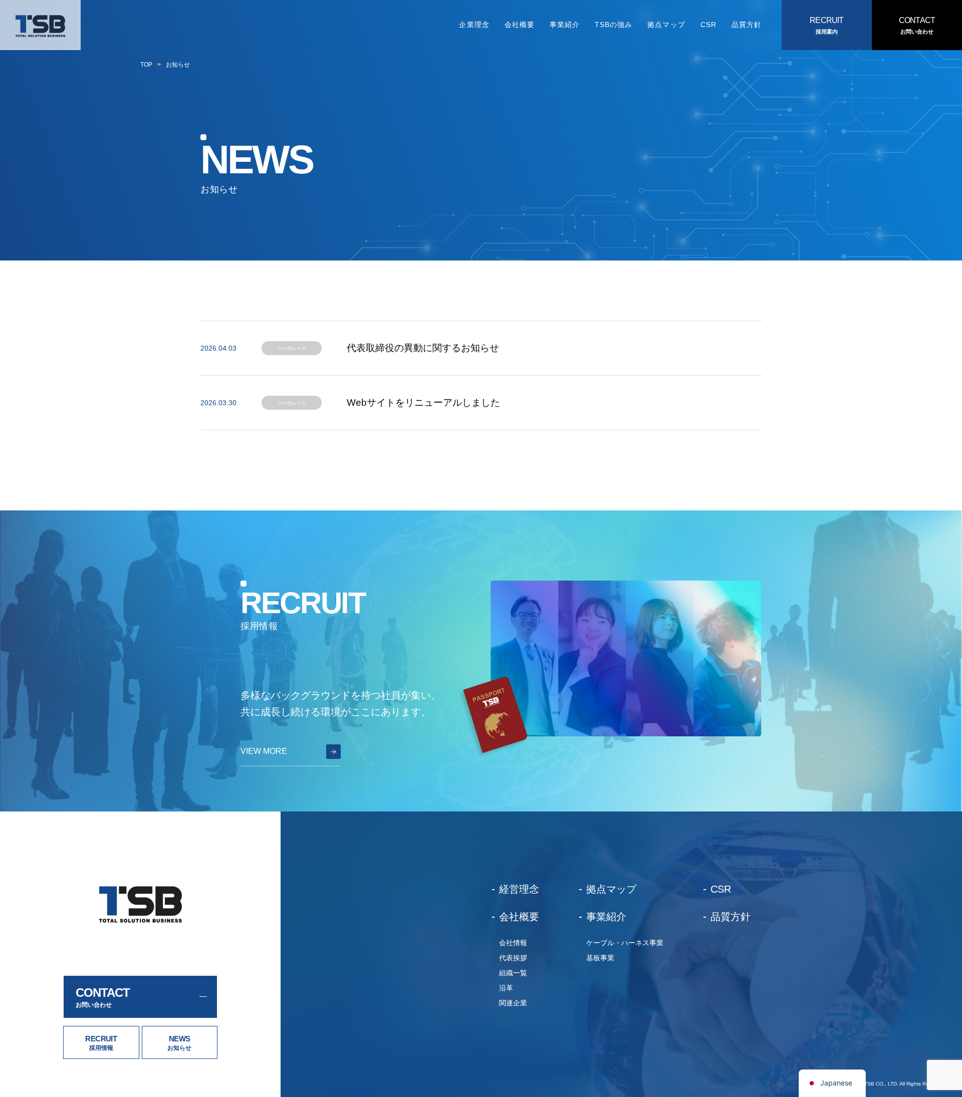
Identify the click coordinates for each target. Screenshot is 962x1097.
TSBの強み (613, 25)
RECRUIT (826, 20)
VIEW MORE (264, 751)
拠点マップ (666, 25)
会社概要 (520, 25)
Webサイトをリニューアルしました (423, 402)
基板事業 (600, 958)
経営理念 (519, 889)
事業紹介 (565, 25)
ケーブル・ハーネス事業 (624, 943)
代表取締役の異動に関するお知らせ (423, 348)
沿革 (506, 988)
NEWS (179, 1038)
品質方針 (747, 25)
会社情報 (513, 943)
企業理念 (474, 25)
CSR (708, 25)
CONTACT (917, 20)
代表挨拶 (513, 958)
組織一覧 (513, 973)
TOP (146, 64)
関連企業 (513, 1003)
